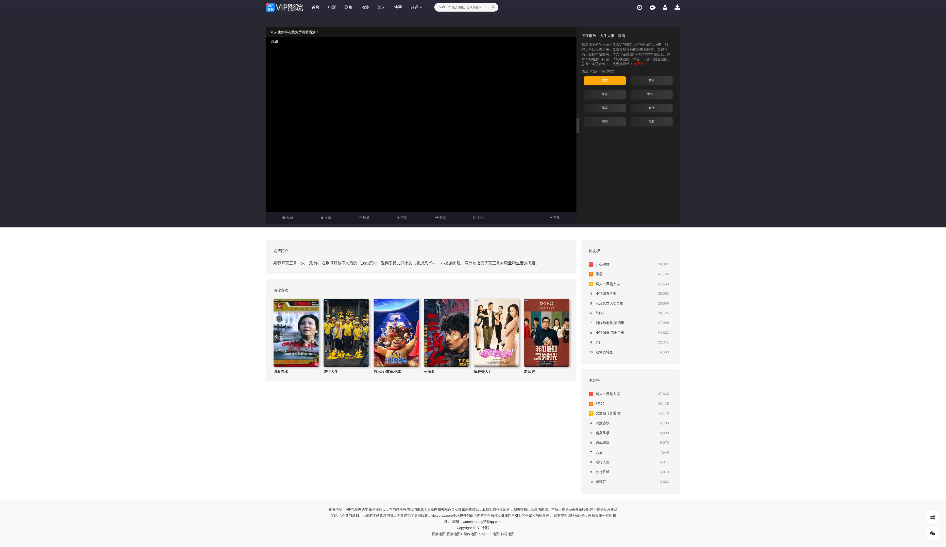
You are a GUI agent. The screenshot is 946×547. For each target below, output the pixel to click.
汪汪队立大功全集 (629, 303)
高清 (605, 80)
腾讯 (605, 108)
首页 (316, 7)
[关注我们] (932, 533)
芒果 (652, 80)
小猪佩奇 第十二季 (629, 333)
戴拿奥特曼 (629, 352)
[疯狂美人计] (496, 333)
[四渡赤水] (296, 333)
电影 (332, 7)
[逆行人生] (346, 333)
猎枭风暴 (629, 433)
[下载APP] (677, 7)
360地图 (493, 534)
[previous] (276, 336)
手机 (480, 218)
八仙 (629, 452)
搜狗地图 (470, 534)
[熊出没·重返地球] (396, 333)
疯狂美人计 (483, 371)
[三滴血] (446, 333)
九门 (629, 342)
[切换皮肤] (932, 517)
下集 (556, 218)
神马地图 (507, 534)
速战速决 (629, 442)
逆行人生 (330, 371)
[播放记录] (639, 7)
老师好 (529, 371)
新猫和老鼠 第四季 (629, 323)
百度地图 (438, 534)
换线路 (639, 64)
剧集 (349, 7)
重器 (629, 274)
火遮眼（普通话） (629, 413)
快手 (398, 7)
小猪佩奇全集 (629, 293)
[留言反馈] (653, 7)
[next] (566, 336)
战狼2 (629, 313)
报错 (327, 218)
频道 (415, 7)
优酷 (652, 121)
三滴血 (429, 371)
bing (482, 534)
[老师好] (546, 333)
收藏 (289, 218)
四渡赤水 (280, 371)
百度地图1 (454, 534)
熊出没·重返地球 (387, 371)
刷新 (366, 218)
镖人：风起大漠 (629, 284)
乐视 (605, 94)
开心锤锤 (629, 264)
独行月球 (629, 472)
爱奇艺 (651, 94)
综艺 (382, 7)
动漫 (365, 7)
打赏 (403, 218)
